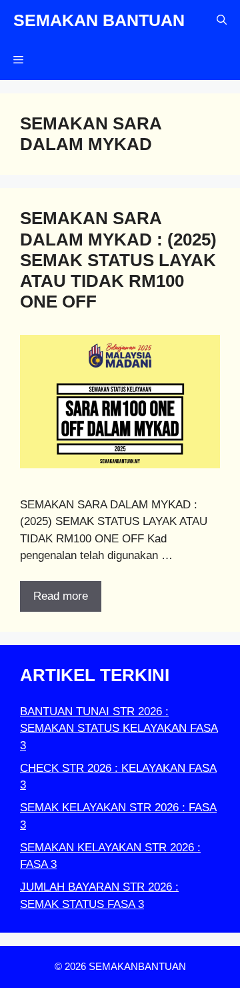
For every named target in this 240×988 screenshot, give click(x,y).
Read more (60, 596)
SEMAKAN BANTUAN (99, 20)
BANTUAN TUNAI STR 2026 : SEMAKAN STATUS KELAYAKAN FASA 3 (119, 728)
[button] (221, 20)
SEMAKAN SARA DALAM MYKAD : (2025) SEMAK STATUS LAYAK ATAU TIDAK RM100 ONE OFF (118, 260)
